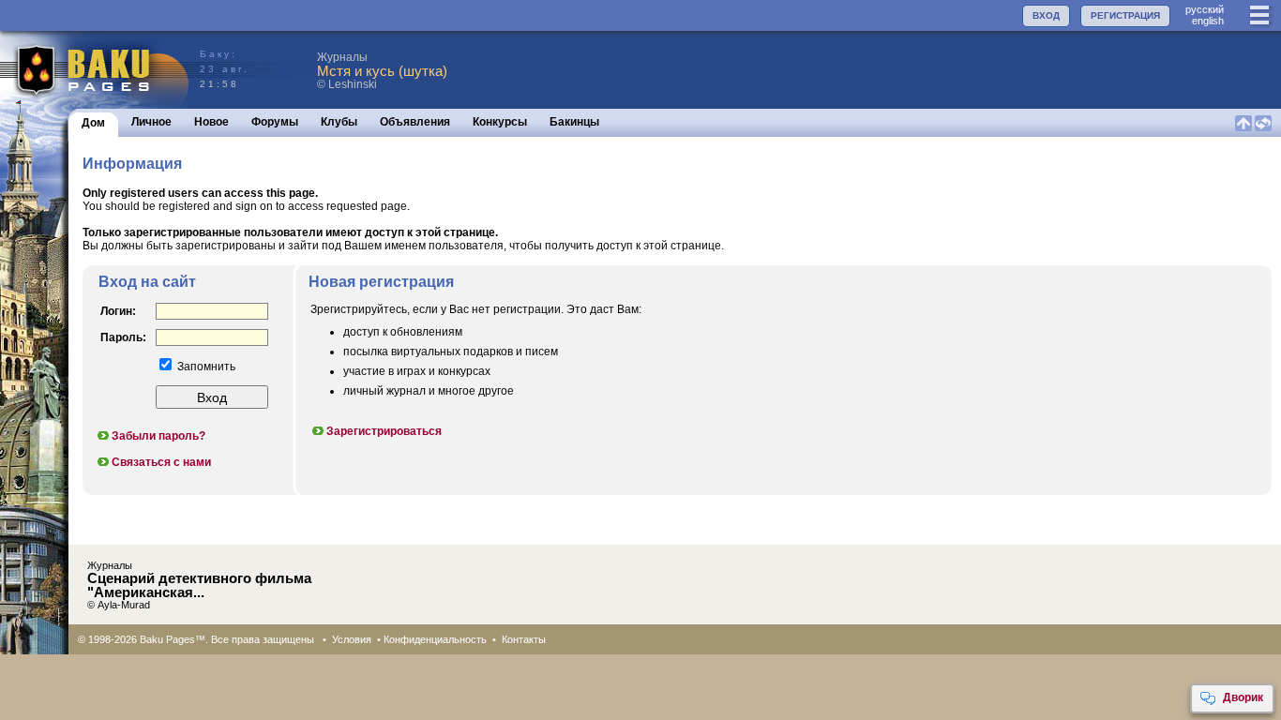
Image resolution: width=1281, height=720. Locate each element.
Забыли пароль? (158, 435)
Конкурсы (500, 121)
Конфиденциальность (435, 639)
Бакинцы (574, 121)
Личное (151, 121)
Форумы (274, 121)
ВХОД (1046, 15)
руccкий (1204, 9)
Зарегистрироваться (384, 431)
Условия (351, 639)
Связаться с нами (161, 462)
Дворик (1243, 697)
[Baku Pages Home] (95, 70)
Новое (211, 121)
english (1208, 20)
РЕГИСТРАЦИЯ (1125, 15)
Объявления (415, 121)
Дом (93, 122)
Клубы (339, 121)
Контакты (524, 639)
